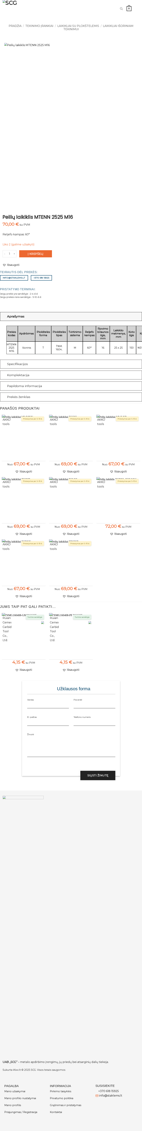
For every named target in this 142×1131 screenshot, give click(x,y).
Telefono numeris (82, 717)
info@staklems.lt (110, 1095)
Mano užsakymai (14, 1091)
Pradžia (15, 26)
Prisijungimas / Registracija (20, 1112)
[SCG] (20, 8)
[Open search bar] (121, 8)
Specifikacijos (17, 364)
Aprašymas (15, 316)
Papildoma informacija (24, 386)
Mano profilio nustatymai (20, 1098)
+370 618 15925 (108, 1091)
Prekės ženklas (18, 397)
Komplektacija (18, 375)
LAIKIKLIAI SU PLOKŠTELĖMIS (78, 26)
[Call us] (113, 8)
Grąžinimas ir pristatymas (65, 1105)
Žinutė (30, 734)
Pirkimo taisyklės (60, 1091)
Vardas (30, 699)
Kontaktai (56, 1112)
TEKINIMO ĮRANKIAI (39, 26)
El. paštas (32, 717)
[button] (129, 9)
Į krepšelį (35, 253)
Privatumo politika (61, 1098)
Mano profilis (12, 1105)
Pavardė (78, 699)
